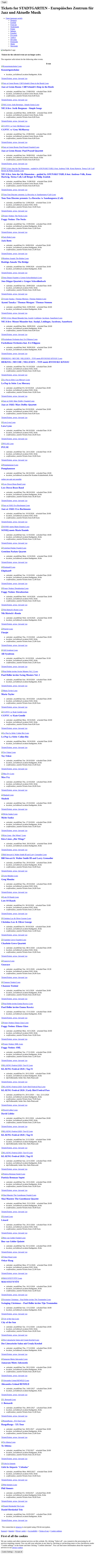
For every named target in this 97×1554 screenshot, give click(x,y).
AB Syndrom (7, 654)
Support (4, 1531)
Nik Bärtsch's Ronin (11, 613)
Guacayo (5, 964)
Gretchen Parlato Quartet (13, 551)
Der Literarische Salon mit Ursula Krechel (21, 1343)
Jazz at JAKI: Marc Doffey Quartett (18, 404)
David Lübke (7, 1113)
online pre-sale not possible (11, 479)
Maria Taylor (7, 694)
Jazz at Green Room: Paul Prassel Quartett (22, 151)
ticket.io (19, 1527)
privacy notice (17, 1548)
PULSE (5, 447)
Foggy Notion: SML (11, 1047)
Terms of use (44, 1531)
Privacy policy (21, 1531)
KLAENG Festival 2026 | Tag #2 (17, 1135)
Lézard (4, 1220)
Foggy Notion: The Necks (13, 219)
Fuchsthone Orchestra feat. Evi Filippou (20, 343)
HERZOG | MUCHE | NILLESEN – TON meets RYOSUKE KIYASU (35, 362)
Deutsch (13, 20)
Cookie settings (56, 1531)
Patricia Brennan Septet (12, 1177)
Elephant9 (6, 570)
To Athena (6, 1446)
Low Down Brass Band (12, 487)
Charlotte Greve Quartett (13, 943)
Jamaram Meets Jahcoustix (14, 1362)
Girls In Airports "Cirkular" (15, 1467)
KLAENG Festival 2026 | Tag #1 (17, 1069)
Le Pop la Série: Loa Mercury (15, 383)
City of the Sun (8, 1322)
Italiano (13, 31)
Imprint (11, 1531)
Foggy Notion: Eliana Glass (14, 1026)
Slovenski (14, 46)
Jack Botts (6, 240)
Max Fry (5, 777)
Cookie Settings (7, 1552)
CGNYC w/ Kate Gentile (13, 715)
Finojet (4, 632)
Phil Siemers (7, 1488)
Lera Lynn (6, 426)
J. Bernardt (7, 1403)
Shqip (12, 44)
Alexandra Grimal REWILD (15, 1384)
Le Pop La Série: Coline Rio (15, 736)
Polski (12, 29)
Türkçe (13, 37)
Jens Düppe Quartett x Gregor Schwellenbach (23, 281)
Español (13, 33)
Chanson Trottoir (9, 986)
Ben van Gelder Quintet (12, 1241)
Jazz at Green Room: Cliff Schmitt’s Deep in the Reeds (27, 87)
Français (13, 25)
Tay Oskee (6, 756)
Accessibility (32, 1531)
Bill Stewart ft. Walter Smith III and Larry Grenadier (27, 858)
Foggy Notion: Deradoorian (14, 592)
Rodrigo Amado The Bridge (15, 262)
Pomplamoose (8, 468)
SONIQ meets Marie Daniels (15, 530)
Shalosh (5, 798)
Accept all (18, 1552)
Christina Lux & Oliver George (16, 922)
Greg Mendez (7, 879)
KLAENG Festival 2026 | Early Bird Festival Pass (25, 1090)
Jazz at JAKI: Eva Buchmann (16, 509)
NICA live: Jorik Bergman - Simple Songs (21, 108)
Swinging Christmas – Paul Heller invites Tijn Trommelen (29, 1303)
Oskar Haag (7, 1260)
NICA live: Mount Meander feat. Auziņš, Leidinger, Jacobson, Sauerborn (36, 321)
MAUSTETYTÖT (10, 1282)
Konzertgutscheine (10, 70)
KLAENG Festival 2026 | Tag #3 (17, 1156)
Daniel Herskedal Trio (12, 1509)
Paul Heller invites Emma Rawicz (17, 1007)
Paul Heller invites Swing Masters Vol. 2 (20, 675)
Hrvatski (13, 40)
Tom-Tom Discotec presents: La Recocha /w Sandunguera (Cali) (32, 198)
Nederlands (14, 27)
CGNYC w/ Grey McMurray (15, 129)
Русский (13, 35)
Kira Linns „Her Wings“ (13, 839)
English (13, 23)
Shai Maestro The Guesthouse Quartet (19, 1199)
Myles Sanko (7, 817)
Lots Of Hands (8, 900)
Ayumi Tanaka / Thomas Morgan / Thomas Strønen (26, 302)
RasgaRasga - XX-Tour (12, 1424)
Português (14, 42)
